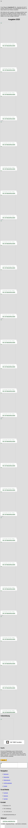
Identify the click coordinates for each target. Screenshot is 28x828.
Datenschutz (6, 777)
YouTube (5, 798)
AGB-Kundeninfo (7, 783)
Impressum (5, 774)
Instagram (5, 795)
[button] (3, 826)
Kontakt (5, 786)
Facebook (5, 792)
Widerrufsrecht (6, 780)
